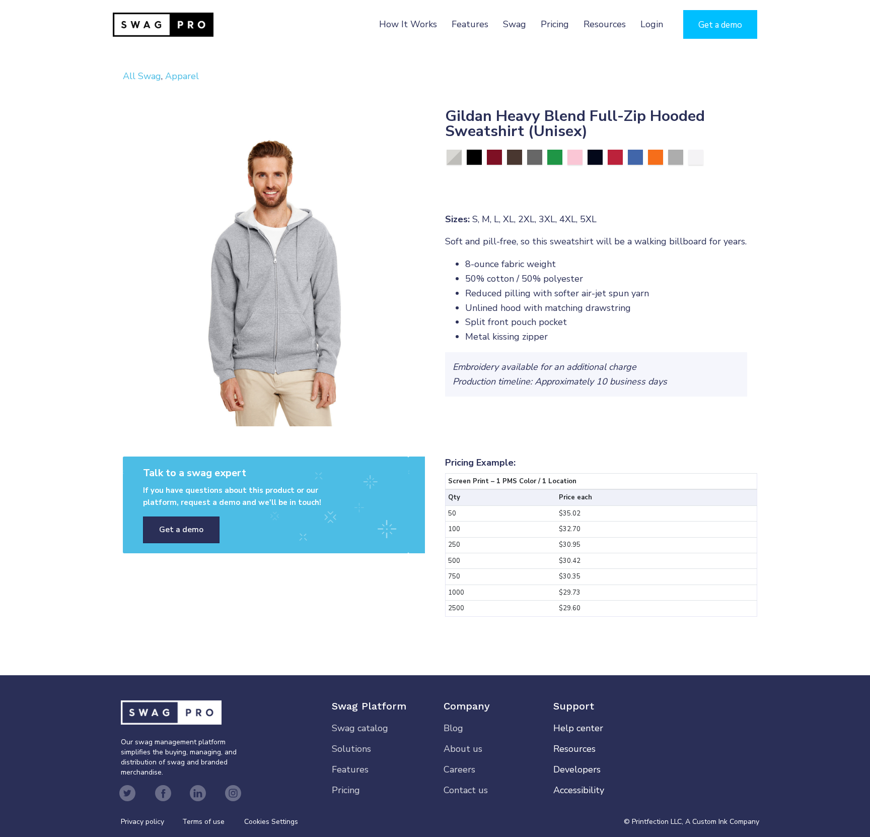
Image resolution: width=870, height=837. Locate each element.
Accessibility (578, 790)
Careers (459, 769)
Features (470, 24)
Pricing (555, 24)
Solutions (351, 749)
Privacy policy (151, 821)
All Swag (142, 76)
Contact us (466, 790)
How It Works (408, 24)
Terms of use (203, 821)
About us (463, 749)
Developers (577, 769)
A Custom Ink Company (722, 821)
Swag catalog (360, 728)
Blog (453, 728)
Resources (605, 24)
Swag (514, 24)
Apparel (182, 76)
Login (651, 24)
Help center (578, 728)
